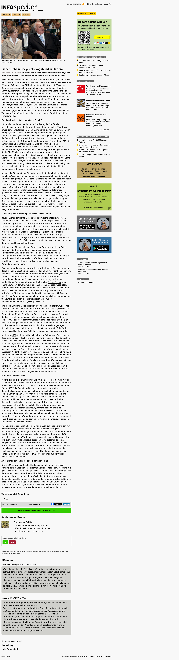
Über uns (16, 15)
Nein (12, 542)
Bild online (55, 220)
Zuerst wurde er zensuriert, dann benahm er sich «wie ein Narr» (94, 146)
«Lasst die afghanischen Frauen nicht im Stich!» (94, 155)
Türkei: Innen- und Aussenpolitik (98, 86)
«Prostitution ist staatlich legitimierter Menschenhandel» (92, 263)
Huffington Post (48, 149)
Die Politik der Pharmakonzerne (98, 100)
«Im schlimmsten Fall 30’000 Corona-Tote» (93, 141)
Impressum (108, 656)
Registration (99, 4)
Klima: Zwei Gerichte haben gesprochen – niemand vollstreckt (95, 151)
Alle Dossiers (104, 130)
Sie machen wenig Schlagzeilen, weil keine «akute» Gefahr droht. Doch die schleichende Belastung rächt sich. (98, 123)
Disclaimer (99, 656)
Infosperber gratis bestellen (86, 13)
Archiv (106, 4)
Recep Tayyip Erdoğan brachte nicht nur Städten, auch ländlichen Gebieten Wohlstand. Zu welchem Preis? (98, 92)
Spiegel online (14, 90)
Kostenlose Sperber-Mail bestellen (36, 510)
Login (92, 4)
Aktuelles (6, 15)
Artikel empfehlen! (11, 504)
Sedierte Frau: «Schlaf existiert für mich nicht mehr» (93, 270)
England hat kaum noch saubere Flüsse (94, 75)
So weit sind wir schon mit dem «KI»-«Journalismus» (91, 66)
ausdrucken (35, 504)
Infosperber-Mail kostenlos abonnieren (74, 656)
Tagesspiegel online (60, 308)
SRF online (7, 181)
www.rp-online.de (35, 301)
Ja (5, 542)
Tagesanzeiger (11, 273)
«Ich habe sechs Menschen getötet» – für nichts (94, 61)
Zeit (43, 287)
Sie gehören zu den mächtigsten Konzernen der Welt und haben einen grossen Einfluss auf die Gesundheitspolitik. (98, 106)
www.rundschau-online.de (50, 195)
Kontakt (91, 656)
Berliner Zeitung (54, 282)
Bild (14, 335)
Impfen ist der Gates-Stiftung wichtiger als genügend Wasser (95, 71)
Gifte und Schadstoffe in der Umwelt (96, 116)
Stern (12, 357)
